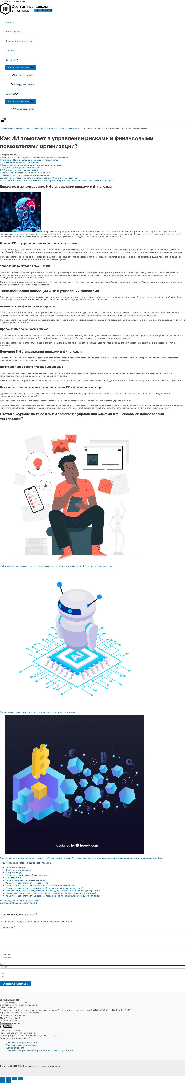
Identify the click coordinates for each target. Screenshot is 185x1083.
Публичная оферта (14, 1048)
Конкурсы (10, 60)
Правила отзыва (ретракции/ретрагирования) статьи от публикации (39, 1050)
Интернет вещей (13, 872)
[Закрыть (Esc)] (20, 1078)
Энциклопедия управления (18, 41)
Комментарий (7, 927)
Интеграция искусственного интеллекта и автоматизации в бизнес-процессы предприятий (50, 893)
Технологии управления (48, 128)
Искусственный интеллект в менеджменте (26, 883)
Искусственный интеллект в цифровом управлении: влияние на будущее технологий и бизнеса (52, 895)
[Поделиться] (14, 1078)
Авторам (9, 22)
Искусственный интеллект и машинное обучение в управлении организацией (44, 888)
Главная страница (7, 128)
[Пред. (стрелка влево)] (2, 1081)
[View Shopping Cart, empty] (2, 120)
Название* (5, 954)
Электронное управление (18, 870)
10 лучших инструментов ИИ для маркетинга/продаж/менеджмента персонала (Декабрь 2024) (52, 890)
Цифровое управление (69, 128)
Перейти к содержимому (12, 1)
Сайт (2, 973)
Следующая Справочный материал (18, 903)
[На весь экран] (8, 1078)
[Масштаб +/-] (2, 1078)
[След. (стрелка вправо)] (8, 1081)
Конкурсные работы (24, 84)
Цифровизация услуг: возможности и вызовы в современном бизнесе (39, 885)
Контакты (10, 94)
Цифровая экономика (15, 867)
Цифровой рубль (13, 877)
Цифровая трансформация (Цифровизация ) (26, 875)
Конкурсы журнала (23, 75)
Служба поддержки (24, 109)
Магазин (9, 50)
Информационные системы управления (25, 880)
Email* (3, 964)
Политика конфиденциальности (21, 1042)
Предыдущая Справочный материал (19, 900)
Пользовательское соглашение (20, 1045)
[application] (17, 60)
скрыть (17, 154)
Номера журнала (13, 31)
